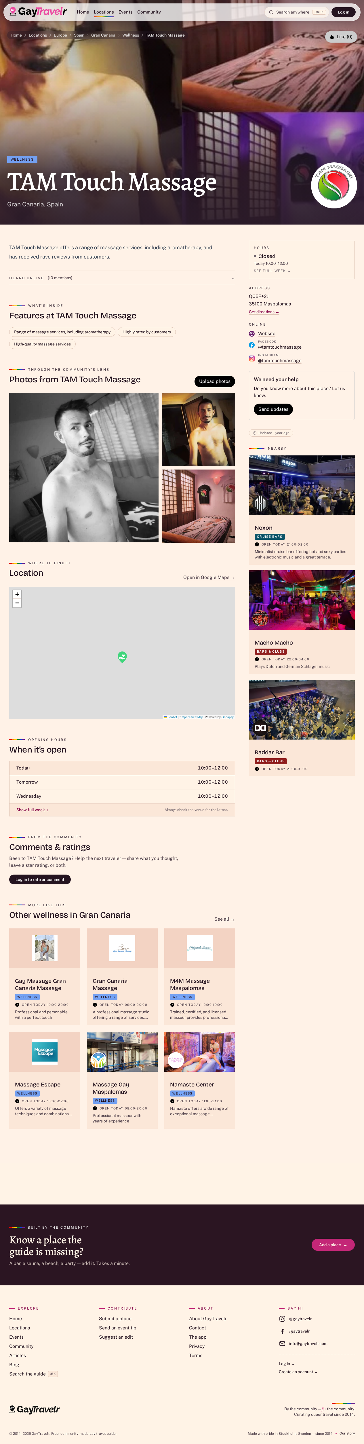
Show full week (32, 810)
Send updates (273, 409)
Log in (343, 12)
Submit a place (115, 1318)
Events (126, 12)
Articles (17, 1355)
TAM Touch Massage (165, 35)
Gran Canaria (103, 35)
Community (149, 12)
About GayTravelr (208, 1318)
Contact (197, 1328)
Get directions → (264, 311)
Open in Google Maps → (209, 577)
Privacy (197, 1346)
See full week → (272, 271)
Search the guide (32, 1374)
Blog (14, 1364)
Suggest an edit (116, 1337)
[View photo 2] (198, 429)
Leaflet (172, 717)
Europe (60, 35)
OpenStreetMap (192, 717)
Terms (195, 1355)
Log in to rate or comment (40, 879)
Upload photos (214, 381)
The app (198, 1337)
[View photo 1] (84, 467)
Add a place (333, 1244)
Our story (347, 1433)
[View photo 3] (198, 506)
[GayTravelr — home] (34, 1410)
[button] (122, 657)
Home (83, 12)
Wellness (130, 35)
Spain (79, 35)
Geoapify (228, 717)
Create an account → (298, 1371)
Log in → (287, 1363)
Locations (104, 12)
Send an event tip (117, 1328)
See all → (224, 919)
